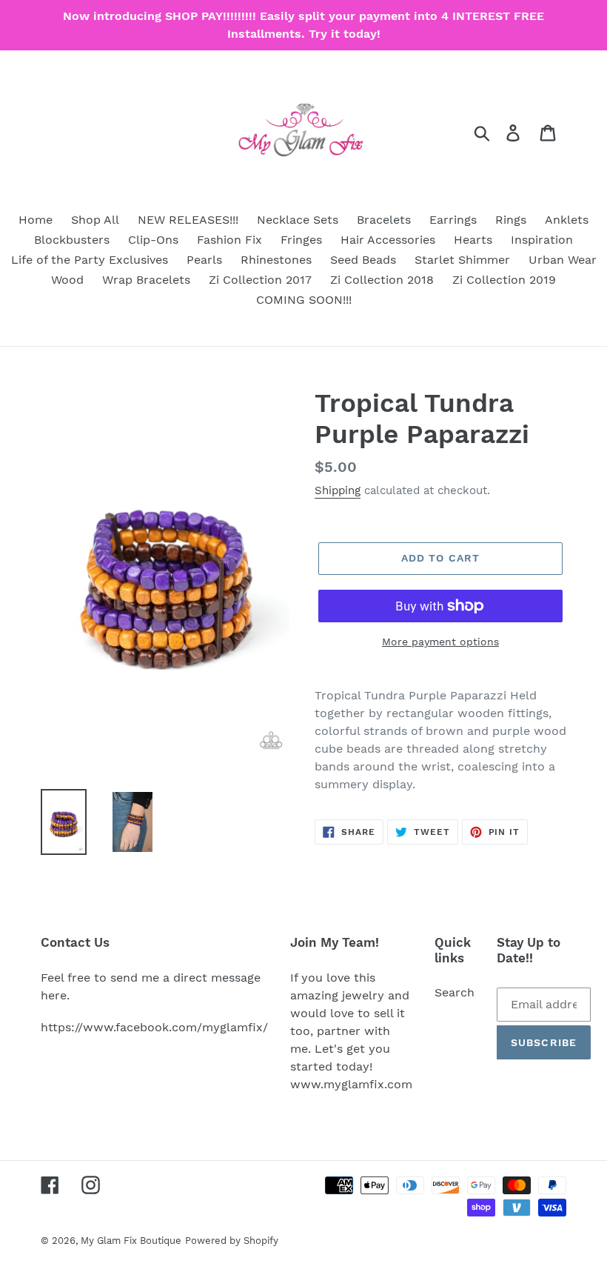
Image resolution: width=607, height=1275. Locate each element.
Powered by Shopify (231, 1240)
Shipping (337, 490)
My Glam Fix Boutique (131, 1240)
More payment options (440, 642)
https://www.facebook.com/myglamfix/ (154, 1027)
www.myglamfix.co (345, 1084)
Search (454, 992)
